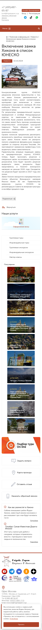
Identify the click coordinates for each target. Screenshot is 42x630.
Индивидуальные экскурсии (21, 252)
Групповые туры (16, 238)
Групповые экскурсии (18, 247)
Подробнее (34, 521)
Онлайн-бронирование (31, 10)
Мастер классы (15, 257)
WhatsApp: (13, 600)
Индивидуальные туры (19, 243)
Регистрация (34, 13)
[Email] (36, 202)
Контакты (5, 20)
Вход (24, 13)
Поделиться (7, 199)
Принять (21, 625)
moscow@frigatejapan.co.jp (16, 603)
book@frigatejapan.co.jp (10, 13)
